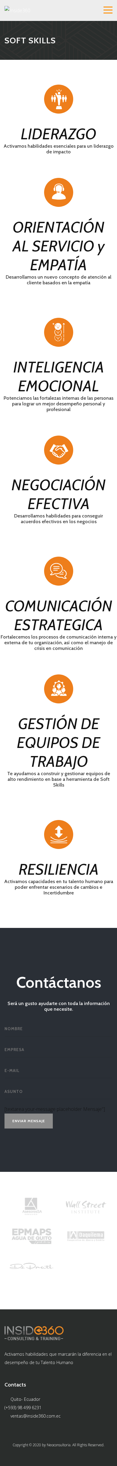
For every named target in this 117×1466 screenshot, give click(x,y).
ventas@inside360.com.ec (35, 1416)
